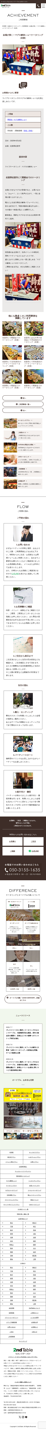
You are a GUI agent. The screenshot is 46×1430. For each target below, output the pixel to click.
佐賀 (34, 1252)
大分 (34, 1248)
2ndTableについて (34, 1308)
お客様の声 (21, 481)
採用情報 (11, 1313)
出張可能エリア (23, 1219)
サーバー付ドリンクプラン (11, 1204)
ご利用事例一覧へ (24, 404)
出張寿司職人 (23, 1166)
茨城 (34, 1230)
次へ (24, 410)
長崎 (11, 1252)
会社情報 (11, 1308)
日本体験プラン (11, 1195)
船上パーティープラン (34, 1195)
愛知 (11, 1259)
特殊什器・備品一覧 (23, 1214)
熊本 (11, 1248)
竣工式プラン (11, 1157)
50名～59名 (28, 131)
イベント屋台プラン (11, 1162)
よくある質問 (34, 1317)
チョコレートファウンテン (23, 1171)
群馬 (11, 1234)
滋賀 (34, 1241)
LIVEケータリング (23, 457)
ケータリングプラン (24, 420)
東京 (11, 1223)
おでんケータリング (11, 1190)
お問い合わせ (11, 1327)
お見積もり (34, 1327)
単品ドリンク (34, 1200)
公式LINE (15, 574)
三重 (34, 1259)
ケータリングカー (11, 1185)
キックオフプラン (34, 1152)
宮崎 (11, 1255)
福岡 (34, 1245)
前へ (24, 398)
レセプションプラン (34, 1157)
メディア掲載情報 (11, 1322)
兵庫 (11, 1237)
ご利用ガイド (22, 432)
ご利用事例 (21, 469)
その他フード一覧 (23, 1209)
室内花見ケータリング (23, 1176)
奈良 (11, 1241)
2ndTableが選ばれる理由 (25, 444)
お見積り (12, 841)
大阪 (34, 1234)
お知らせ (34, 1332)
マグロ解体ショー (20, 120)
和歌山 (11, 1245)
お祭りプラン (34, 1162)
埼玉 (34, 1226)
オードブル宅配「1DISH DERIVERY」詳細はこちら (25, 999)
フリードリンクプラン (11, 1200)
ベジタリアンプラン (34, 1181)
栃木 (11, 1230)
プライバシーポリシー (11, 1317)
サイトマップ (23, 1341)
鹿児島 (34, 1255)
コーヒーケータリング (34, 1190)
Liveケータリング (34, 1204)
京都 (34, 1237)
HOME (11, 1152)
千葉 (11, 1226)
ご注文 (33, 841)
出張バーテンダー (34, 1185)
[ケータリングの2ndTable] (6, 7)
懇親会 (10, 120)
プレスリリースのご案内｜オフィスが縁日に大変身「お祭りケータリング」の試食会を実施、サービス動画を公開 (22, 1050)
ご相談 (12, 851)
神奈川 (34, 1223)
